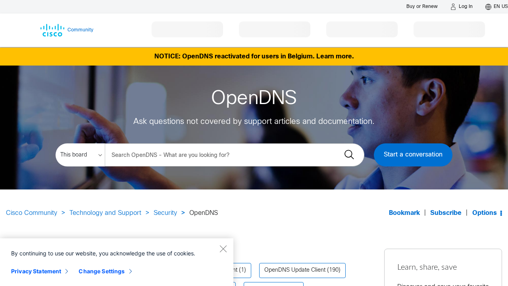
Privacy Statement (36, 271)
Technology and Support (105, 213)
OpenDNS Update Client (294, 270)
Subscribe (446, 213)
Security (165, 213)
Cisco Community (31, 213)
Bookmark (404, 213)
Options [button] (484, 213)
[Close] (223, 249)
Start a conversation (413, 155)
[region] (116, 262)
